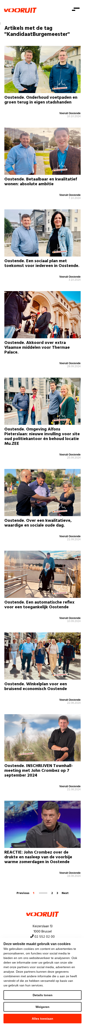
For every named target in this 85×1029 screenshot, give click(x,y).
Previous (23, 893)
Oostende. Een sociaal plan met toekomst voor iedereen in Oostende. (41, 263)
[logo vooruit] (20, 10)
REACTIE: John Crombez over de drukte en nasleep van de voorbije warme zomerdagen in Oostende (38, 857)
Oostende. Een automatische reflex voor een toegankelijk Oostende (39, 605)
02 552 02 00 (44, 937)
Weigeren (42, 1007)
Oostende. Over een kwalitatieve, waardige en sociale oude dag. (38, 523)
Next (65, 893)
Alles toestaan (42, 1018)
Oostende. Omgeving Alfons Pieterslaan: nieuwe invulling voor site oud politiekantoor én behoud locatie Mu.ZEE (42, 436)
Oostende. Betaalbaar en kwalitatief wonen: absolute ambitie (40, 182)
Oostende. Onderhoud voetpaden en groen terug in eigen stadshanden (40, 100)
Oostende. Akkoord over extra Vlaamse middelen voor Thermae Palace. (37, 347)
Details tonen (43, 995)
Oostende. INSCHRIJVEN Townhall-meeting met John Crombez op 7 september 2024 (38, 770)
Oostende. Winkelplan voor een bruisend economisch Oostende (35, 686)
